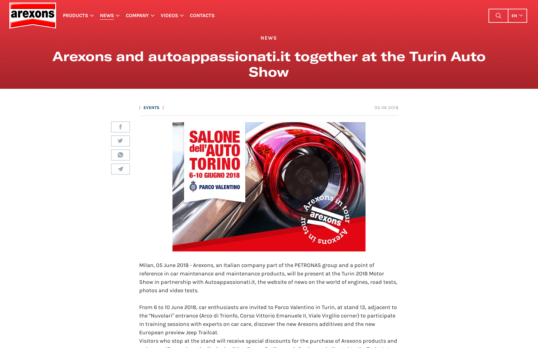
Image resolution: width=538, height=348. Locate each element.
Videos (169, 15)
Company (137, 15)
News (107, 15)
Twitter (120, 141)
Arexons (32, 15)
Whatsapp (120, 155)
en (514, 15)
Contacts (202, 15)
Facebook (120, 127)
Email (120, 169)
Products (75, 15)
